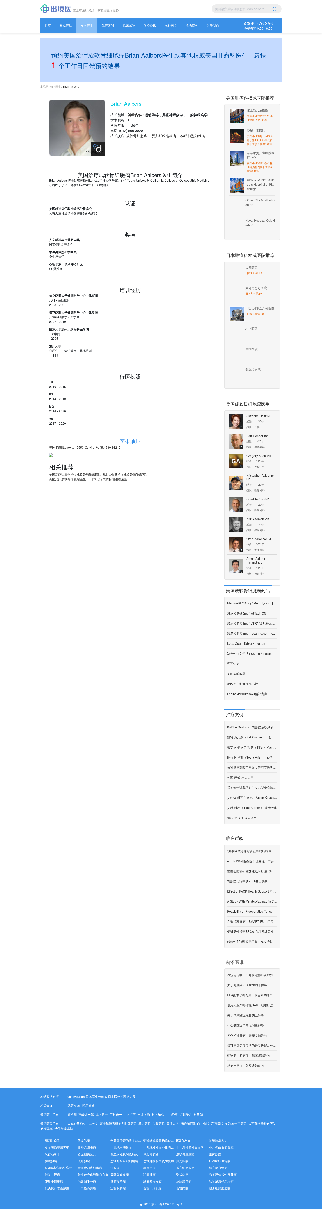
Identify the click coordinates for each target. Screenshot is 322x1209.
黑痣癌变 (149, 1167)
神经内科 (135, 114)
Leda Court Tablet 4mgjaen (246, 643)
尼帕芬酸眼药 (236, 673)
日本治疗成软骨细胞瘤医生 (108, 479)
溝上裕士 (103, 1114)
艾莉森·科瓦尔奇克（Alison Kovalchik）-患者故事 (252, 797)
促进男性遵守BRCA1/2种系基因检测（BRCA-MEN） (252, 931)
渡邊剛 (72, 1114)
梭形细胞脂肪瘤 (219, 1188)
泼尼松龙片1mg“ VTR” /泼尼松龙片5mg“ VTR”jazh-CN (252, 623)
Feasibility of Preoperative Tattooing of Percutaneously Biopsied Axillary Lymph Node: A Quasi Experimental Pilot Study (252, 911)
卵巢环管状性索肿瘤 (223, 1174)
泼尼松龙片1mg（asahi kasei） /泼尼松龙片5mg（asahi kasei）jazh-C (252, 633)
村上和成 (159, 1114)
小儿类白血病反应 (221, 1147)
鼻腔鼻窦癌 (151, 1154)
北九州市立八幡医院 (260, 308)
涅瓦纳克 (233, 663)
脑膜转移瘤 (118, 1181)
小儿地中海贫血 (121, 1147)
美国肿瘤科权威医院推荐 (250, 98)
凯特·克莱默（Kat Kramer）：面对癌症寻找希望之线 (252, 737)
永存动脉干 (52, 1154)
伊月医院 (47, 1128)
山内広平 (131, 1114)
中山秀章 (173, 1114)
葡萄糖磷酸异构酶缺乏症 (160, 1140)
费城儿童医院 (256, 130)
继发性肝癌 (52, 1174)
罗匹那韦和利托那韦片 (242, 684)
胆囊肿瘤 (51, 1161)
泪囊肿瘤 (149, 1174)
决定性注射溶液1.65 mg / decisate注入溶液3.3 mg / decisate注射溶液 (252, 653)
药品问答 (88, 1105)
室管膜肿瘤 (118, 1188)
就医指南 (73, 1105)
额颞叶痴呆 (52, 1140)
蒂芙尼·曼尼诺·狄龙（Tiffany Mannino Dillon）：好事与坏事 (252, 747)
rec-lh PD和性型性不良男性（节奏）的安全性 (252, 861)
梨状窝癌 (182, 1174)
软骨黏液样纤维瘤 (221, 1181)
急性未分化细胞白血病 (93, 1174)
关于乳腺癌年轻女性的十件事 (247, 985)
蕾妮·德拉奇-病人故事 (242, 817)
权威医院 (66, 25)
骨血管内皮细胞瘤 (90, 1167)
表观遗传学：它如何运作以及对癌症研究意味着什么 (252, 975)
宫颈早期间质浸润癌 (58, 1167)
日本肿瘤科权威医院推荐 (250, 255)
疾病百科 (192, 25)
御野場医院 (253, 369)
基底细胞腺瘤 (185, 1167)
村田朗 (199, 1114)
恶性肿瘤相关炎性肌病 (158, 1161)
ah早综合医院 (64, 1128)
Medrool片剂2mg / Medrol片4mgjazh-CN (252, 603)
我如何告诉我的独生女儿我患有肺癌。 (252, 787)
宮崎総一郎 (87, 1114)
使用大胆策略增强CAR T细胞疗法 (250, 1005)
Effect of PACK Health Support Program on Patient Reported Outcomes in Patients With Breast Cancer (252, 891)
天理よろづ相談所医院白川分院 (188, 1123)
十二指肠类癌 (87, 1188)
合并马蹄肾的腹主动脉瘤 (127, 1140)
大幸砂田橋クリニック (83, 1123)
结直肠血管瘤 (218, 1167)
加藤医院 (159, 1123)
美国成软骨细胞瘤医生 (248, 404)
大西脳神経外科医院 (263, 1123)
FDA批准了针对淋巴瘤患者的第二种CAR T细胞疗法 (252, 995)
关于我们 (213, 25)
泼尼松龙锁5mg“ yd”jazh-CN (246, 613)
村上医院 (251, 328)
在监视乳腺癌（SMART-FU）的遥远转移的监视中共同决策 (252, 921)
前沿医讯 (235, 962)
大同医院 (251, 267)
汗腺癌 (115, 1167)
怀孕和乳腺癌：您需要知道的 (247, 1035)
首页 (48, 25)
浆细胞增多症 (218, 1140)
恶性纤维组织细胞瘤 (124, 1161)
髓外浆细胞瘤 (87, 1147)
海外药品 (171, 25)
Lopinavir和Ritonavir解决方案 (247, 694)
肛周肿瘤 (182, 1161)
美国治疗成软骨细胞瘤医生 (68, 479)
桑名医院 (145, 1123)
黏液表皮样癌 (152, 1181)
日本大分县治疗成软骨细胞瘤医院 (125, 474)
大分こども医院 (256, 288)
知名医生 (87, 25)
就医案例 (108, 25)
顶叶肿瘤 (84, 1161)
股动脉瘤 (84, 1140)
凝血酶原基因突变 (57, 1147)
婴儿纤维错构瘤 (164, 135)
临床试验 (129, 25)
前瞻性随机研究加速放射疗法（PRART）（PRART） (252, 871)
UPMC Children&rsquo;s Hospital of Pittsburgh (261, 184)
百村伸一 (117, 1114)
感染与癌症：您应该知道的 (245, 1065)
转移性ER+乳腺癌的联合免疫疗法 (250, 941)
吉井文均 (145, 1114)
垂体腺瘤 (215, 1154)
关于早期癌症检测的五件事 (245, 1015)
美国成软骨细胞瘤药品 (248, 590)
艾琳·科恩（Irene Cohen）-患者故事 (252, 807)
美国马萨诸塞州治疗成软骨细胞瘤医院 (75, 474)
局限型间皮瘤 (119, 1174)
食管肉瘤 (182, 1188)
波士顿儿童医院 (257, 110)
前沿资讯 (150, 25)
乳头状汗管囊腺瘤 (57, 1188)
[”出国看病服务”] (55, 8)
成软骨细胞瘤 (136, 135)
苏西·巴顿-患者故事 (240, 777)
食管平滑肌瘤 (152, 1188)
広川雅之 (187, 1114)
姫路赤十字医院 (236, 1123)
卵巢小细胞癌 (54, 1181)
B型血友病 (183, 1140)
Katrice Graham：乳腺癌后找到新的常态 (252, 727)
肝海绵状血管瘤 (219, 1161)
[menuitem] (47, 25)
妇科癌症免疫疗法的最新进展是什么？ (252, 1045)
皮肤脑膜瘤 (183, 1181)
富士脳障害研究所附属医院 (119, 1123)
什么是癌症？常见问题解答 (245, 1025)
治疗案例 (235, 714)
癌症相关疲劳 (87, 1154)
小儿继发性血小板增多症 (160, 1147)
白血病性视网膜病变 (124, 1154)
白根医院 (251, 349)
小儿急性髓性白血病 (190, 1147)
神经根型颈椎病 (192, 135)
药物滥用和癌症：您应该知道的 (248, 1055)
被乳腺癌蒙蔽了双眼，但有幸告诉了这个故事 (252, 767)
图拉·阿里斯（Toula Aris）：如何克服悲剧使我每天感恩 (252, 757)
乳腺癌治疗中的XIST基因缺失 (247, 881)
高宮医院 (218, 1123)
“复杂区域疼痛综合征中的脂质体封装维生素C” (252, 851)
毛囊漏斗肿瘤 (87, 1181)
